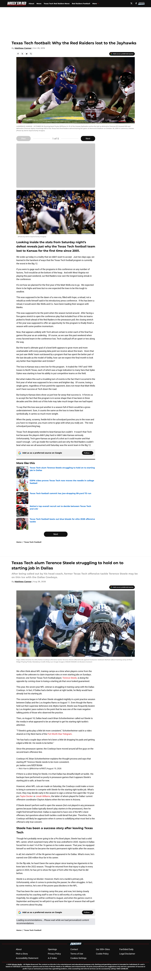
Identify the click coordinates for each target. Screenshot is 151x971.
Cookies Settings (78, 958)
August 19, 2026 (54, 768)
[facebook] (136, 3)
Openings (52, 949)
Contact (74, 949)
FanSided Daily (126, 949)
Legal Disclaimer (127, 953)
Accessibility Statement (27, 958)
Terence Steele (69, 678)
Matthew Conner (23, 48)
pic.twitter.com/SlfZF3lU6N (29, 765)
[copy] (31, 53)
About (31, 3)
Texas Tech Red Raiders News (56, 3)
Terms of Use (76, 953)
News (39, 3)
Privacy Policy (54, 953)
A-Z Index (52, 958)
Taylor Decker (26, 796)
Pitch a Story (22, 953)
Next (88, 138)
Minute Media (17, 964)
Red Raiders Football (81, 3)
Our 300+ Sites (103, 949)
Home (19, 542)
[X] (131, 3)
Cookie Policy (102, 953)
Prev (23, 138)
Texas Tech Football (32, 542)
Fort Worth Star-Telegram (60, 734)
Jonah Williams (43, 796)
